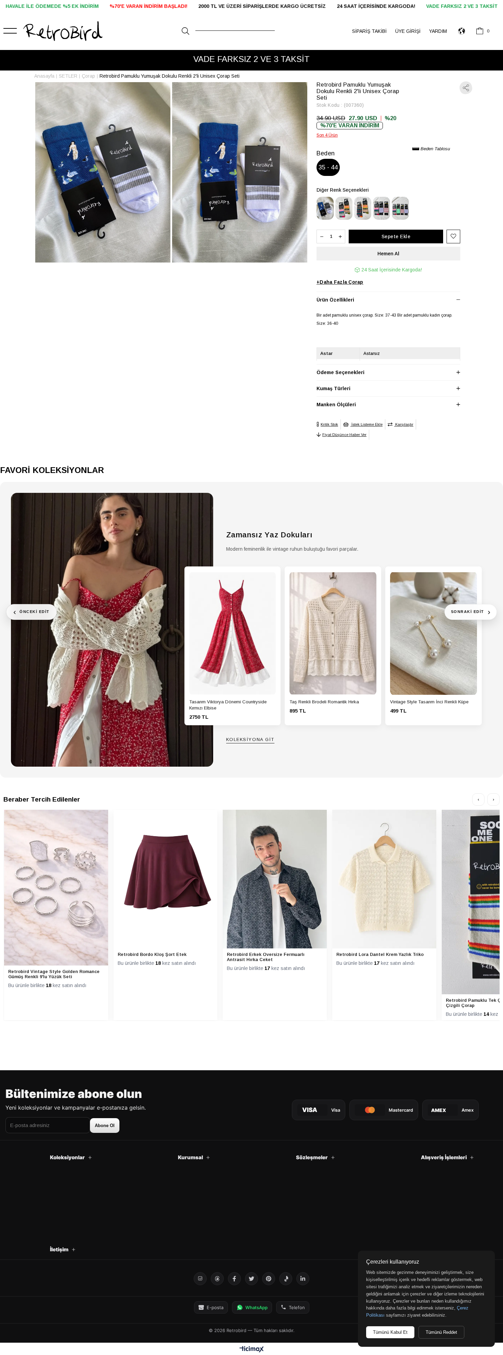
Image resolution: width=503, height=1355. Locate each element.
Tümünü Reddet (441, 1332)
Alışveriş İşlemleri (444, 1157)
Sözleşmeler (312, 1157)
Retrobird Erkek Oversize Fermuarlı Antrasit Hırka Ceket (266, 957)
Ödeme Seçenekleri (340, 372)
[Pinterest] (268, 1278)
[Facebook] (234, 1278)
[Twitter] (251, 1278)
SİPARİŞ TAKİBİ (369, 31)
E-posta (215, 1307)
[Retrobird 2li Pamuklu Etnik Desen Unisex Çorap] (343, 208)
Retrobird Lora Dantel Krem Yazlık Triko (380, 954)
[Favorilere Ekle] (453, 236)
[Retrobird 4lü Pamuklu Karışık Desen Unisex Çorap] (400, 208)
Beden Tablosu (434, 148)
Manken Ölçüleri (336, 404)
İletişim (59, 1249)
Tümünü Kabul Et (390, 1332)
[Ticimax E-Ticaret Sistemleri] (252, 1349)
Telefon (297, 1307)
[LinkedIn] (302, 1278)
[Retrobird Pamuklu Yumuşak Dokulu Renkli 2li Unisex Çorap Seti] (325, 208)
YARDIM (438, 31)
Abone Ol (105, 1125)
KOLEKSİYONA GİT (250, 739)
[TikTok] (285, 1278)
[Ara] (185, 31)
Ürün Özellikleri (335, 300)
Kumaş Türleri (333, 388)
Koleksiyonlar (67, 1157)
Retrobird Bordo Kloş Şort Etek (152, 954)
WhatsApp (256, 1307)
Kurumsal (190, 1157)
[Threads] (217, 1278)
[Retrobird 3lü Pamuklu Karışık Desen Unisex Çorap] (381, 208)
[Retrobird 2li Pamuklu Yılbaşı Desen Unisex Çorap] (362, 208)
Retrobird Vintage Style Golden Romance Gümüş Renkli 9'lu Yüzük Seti (54, 974)
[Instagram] (200, 1278)
